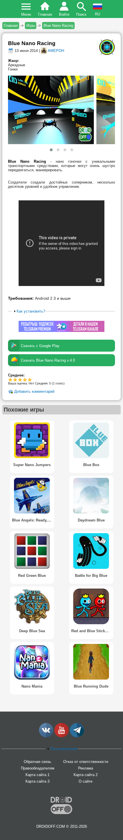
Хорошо (20, 379)
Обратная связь (37, 762)
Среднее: (16, 375)
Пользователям (63, 749)
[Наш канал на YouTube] (61, 736)
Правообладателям (37, 768)
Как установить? (31, 311)
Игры (30, 25)
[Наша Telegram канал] (77, 736)
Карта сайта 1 (37, 775)
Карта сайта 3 (37, 781)
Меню (26, 14)
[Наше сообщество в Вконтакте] (46, 736)
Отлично (29, 379)
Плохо (10, 379)
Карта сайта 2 (86, 775)
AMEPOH (56, 51)
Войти (64, 14)
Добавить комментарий (34, 392)
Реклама (85, 768)
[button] (51, 150)
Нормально (15, 379)
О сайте (85, 781)
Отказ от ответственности (85, 762)
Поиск (81, 14)
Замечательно (25, 379)
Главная (45, 14)
